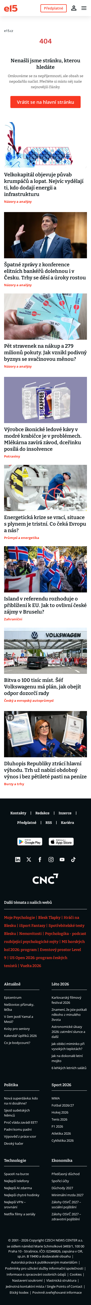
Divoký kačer (13, 1143)
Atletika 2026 (61, 1133)
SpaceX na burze (16, 1174)
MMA (56, 1098)
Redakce (42, 813)
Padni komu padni (18, 1129)
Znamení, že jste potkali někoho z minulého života (69, 1014)
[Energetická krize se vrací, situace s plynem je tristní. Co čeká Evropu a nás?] (45, 488)
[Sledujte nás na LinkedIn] (18, 860)
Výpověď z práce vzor (20, 1136)
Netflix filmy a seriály (19, 1214)
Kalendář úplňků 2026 (20, 1035)
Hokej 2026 (60, 1112)
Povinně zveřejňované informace (57, 1292)
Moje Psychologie (19, 917)
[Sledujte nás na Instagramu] (51, 860)
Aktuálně (12, 984)
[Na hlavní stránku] (10, 8)
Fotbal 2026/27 (63, 1105)
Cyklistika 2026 (63, 1140)
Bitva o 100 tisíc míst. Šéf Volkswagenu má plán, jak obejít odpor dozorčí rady (42, 686)
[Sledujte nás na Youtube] (62, 860)
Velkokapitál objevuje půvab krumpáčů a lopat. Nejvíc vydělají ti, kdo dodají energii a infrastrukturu (43, 184)
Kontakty (18, 813)
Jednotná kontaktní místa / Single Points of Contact (44, 1286)
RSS (49, 823)
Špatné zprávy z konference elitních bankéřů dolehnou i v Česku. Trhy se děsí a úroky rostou (45, 271)
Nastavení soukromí (27, 1280)
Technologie (15, 1160)
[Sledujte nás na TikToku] (73, 860)
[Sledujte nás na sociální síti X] (29, 860)
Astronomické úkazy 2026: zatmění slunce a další (68, 1031)
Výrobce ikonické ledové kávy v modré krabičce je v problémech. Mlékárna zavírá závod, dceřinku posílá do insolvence (43, 439)
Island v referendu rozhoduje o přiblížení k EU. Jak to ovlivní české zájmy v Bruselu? (45, 605)
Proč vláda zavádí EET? (21, 1122)
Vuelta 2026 (30, 966)
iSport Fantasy (32, 925)
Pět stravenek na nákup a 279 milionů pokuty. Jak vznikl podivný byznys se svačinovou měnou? (45, 352)
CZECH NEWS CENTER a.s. (64, 1240)
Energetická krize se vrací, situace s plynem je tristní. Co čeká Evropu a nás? (45, 523)
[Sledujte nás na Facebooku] (40, 860)
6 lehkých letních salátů (69, 1068)
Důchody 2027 (62, 1188)
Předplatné (26, 823)
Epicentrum (12, 997)
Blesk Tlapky (49, 917)
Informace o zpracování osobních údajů (36, 1274)
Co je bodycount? (17, 1042)
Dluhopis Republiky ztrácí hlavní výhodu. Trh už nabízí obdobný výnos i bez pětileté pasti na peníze (45, 770)
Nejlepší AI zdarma (18, 1188)
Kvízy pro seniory (17, 1028)
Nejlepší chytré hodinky (21, 1195)
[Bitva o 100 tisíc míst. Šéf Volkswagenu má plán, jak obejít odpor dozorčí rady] (45, 651)
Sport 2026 (61, 1085)
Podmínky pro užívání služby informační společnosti (44, 1268)
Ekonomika (62, 1160)
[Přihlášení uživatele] (74, 8)
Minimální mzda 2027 (67, 1195)
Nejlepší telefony (16, 1181)
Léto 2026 (60, 984)
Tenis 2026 (59, 1119)
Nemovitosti (30, 933)
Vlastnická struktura (61, 1280)
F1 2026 (57, 1126)
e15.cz (8, 30)
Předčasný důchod (66, 1174)
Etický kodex (19, 1292)
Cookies (76, 1274)
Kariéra (67, 823)
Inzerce (65, 813)
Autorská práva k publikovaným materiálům (44, 1262)
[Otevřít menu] (84, 8)
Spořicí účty (60, 1181)
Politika (11, 1085)
